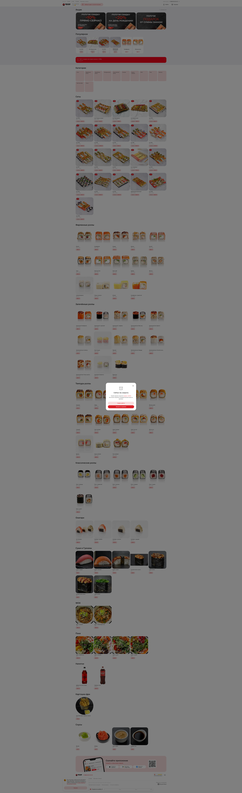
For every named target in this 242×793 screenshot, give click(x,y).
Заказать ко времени (121, 406)
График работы (121, 403)
